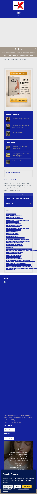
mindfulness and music (13, 220)
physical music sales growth (14, 225)
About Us (15, 55)
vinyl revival (10, 247)
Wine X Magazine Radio (26, 55)
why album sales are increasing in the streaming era (21, 261)
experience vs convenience (14, 255)
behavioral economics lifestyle (15, 252)
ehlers (21, 245)
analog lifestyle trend (12, 231)
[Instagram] (18, 49)
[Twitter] (21, 49)
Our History (7, 55)
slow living (27, 241)
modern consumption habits (14, 258)
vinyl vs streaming (24, 228)
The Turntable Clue (17, 132)
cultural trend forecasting (14, 257)
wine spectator (11, 269)
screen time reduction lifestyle (15, 218)
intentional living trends (13, 217)
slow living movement (12, 234)
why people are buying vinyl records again (18, 260)
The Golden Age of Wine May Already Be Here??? (20, 126)
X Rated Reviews (10, 52)
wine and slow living (12, 236)
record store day (11, 241)
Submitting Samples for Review (26, 52)
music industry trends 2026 (14, 230)
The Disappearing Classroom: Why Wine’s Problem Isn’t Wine (21, 119)
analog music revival (12, 228)
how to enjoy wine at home (14, 215)
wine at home (10, 244)
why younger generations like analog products (19, 266)
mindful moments (19, 242)
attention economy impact (14, 253)
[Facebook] (15, 49)
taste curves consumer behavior (16, 238)
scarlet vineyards (25, 220)
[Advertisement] (18, 33)
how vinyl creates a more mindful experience (19, 265)
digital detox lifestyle (12, 233)
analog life (20, 241)
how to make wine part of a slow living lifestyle (19, 249)
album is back (25, 239)
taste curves (19, 244)
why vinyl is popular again (14, 223)
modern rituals (11, 245)
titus (17, 245)
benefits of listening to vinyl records (16, 263)
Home (3, 52)
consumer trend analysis (13, 239)
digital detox (10, 242)
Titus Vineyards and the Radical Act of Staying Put (21, 155)
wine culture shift (11, 214)
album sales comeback (13, 222)
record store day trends (13, 226)
